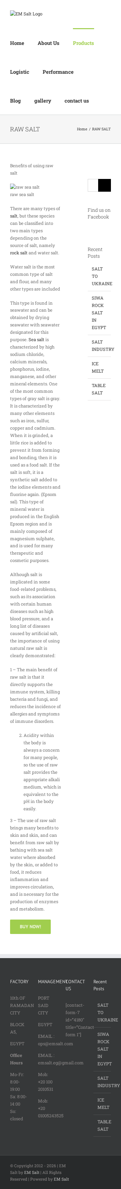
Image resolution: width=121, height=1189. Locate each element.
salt (13, 216)
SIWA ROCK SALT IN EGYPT (99, 312)
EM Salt (31, 1172)
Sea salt (36, 339)
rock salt (19, 253)
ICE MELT (102, 1103)
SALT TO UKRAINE (102, 1012)
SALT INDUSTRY (102, 1081)
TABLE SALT (102, 1125)
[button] (105, 100)
